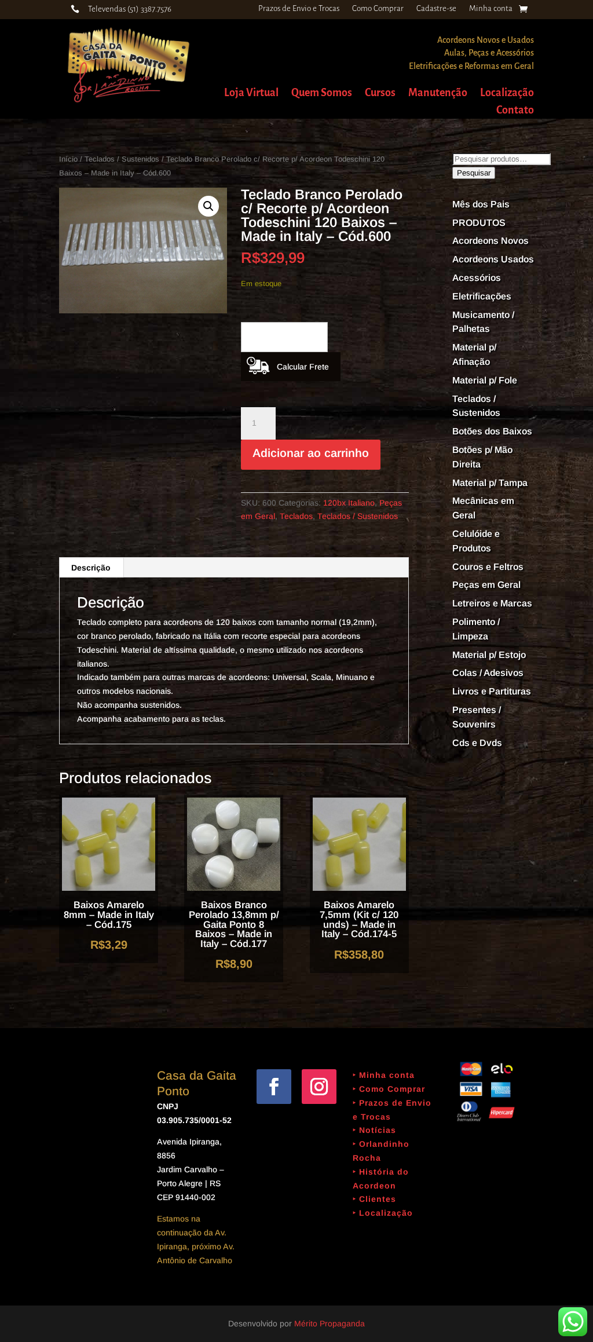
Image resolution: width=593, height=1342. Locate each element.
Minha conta (491, 9)
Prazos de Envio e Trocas (298, 9)
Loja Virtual (251, 93)
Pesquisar (473, 173)
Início (68, 159)
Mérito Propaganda (329, 1323)
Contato (515, 111)
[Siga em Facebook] (274, 1086)
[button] (208, 206)
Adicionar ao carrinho (310, 453)
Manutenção (437, 93)
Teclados (296, 516)
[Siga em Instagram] (319, 1086)
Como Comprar (378, 9)
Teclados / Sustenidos (122, 159)
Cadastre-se (436, 9)
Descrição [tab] (91, 567)
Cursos (380, 93)
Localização (507, 93)
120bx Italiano (349, 502)
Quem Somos (321, 93)
